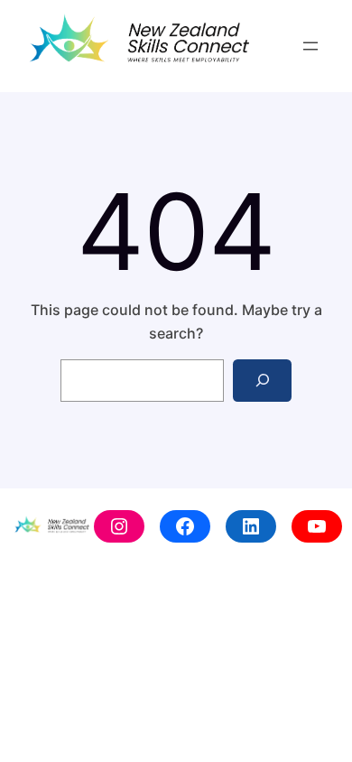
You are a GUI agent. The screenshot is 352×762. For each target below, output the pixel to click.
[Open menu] (310, 46)
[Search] (262, 380)
